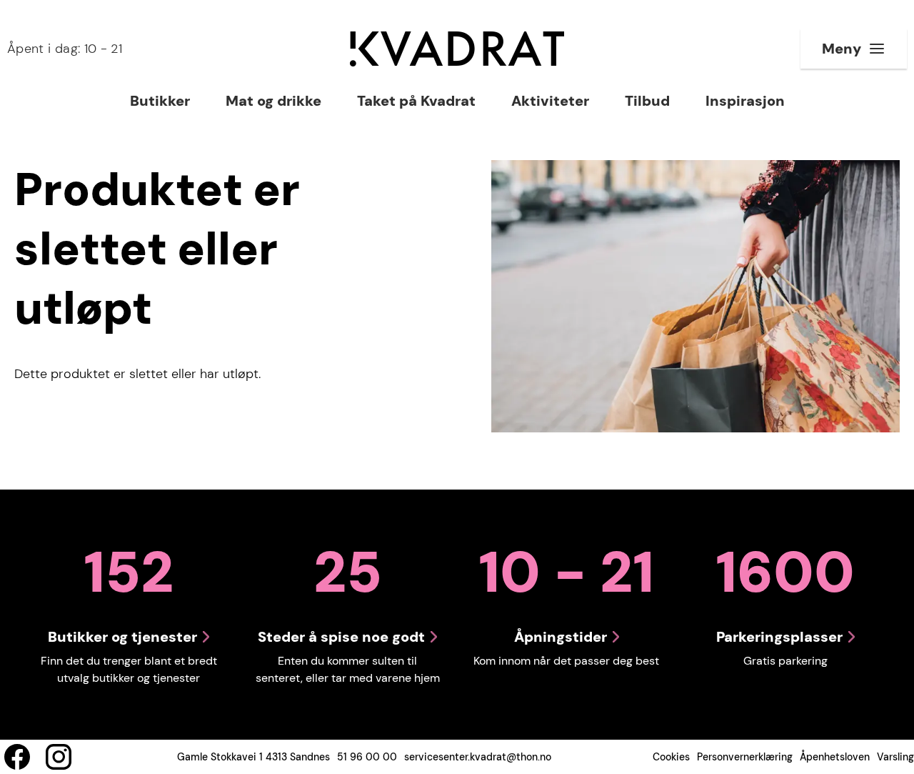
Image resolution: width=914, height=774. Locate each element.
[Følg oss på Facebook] (17, 757)
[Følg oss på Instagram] (58, 757)
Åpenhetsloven (835, 756)
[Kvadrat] (457, 48)
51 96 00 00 (367, 756)
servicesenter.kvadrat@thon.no (477, 756)
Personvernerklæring (745, 756)
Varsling (895, 756)
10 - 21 (64, 48)
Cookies (671, 756)
